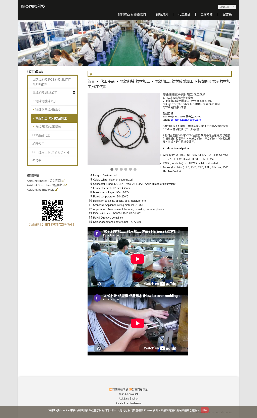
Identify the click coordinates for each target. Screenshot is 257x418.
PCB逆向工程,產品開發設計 (50, 152)
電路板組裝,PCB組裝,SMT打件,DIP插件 (51, 82)
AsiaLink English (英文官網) (44, 180)
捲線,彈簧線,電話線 (48, 126)
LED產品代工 (41, 135)
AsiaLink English (128, 398)
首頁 (91, 81)
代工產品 (108, 81)
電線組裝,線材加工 (44, 92)
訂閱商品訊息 (140, 389)
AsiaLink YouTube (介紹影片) (45, 185)
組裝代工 (38, 143)
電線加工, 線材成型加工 (51, 118)
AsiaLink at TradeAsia (40, 189)
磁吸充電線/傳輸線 (47, 109)
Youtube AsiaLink (128, 393)
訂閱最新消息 (120, 389)
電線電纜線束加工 (47, 101)
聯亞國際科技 (33, 6)
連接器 (36, 160)
